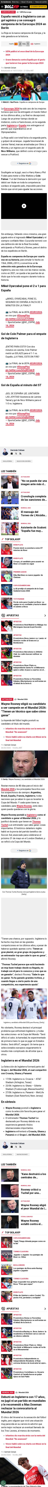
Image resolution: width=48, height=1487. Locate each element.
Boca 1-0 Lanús (27, 2)
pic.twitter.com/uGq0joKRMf (20, 417)
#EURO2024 (36, 312)
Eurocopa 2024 (11, 108)
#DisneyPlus (23, 315)
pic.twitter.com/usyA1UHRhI (20, 319)
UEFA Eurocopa (25, 12)
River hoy (15, 2)
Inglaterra (12, 125)
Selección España (24, 461)
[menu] (2, 6)
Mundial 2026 (23, 699)
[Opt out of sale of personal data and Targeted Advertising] (3, 1483)
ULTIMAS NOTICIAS (24, 8)
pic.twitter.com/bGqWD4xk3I (20, 370)
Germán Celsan (10, 68)
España (22, 125)
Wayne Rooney (24, 806)
